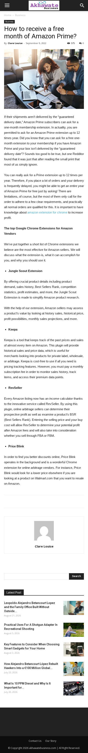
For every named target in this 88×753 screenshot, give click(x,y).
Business (20, 15)
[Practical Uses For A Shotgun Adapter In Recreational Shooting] (73, 630)
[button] (82, 5)
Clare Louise (15, 43)
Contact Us (35, 741)
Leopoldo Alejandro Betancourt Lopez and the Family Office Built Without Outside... (29, 607)
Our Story (50, 741)
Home (7, 15)
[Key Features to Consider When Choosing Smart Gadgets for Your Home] (73, 649)
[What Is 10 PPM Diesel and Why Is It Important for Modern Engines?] (73, 688)
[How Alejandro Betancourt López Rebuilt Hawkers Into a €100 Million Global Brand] (73, 669)
